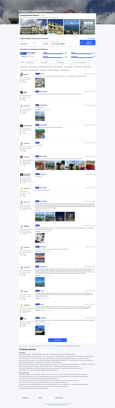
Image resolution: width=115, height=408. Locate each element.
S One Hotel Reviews (65, 384)
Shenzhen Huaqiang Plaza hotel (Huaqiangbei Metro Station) (66, 366)
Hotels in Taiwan (39, 345)
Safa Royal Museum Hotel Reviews (26, 362)
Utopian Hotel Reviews (89, 356)
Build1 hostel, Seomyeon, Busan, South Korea (70, 364)
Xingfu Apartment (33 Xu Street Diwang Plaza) (72, 368)
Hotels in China (31, 345)
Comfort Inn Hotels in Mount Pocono (67, 374)
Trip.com (21, 345)
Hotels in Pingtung (48, 345)
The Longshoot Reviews (73, 360)
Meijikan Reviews (50, 358)
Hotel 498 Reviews (54, 354)
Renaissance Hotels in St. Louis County (49, 374)
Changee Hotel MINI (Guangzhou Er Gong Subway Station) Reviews (33, 388)
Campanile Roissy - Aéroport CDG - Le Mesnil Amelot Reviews (48, 362)
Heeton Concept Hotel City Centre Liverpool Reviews (30, 356)
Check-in (23, 41)
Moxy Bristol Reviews (60, 356)
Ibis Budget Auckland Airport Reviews (67, 354)
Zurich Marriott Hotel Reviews (83, 358)
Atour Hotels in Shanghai (24, 374)
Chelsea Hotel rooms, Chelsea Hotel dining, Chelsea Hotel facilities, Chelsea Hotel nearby (38, 378)
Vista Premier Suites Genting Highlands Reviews (65, 358)
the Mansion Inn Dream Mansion (88, 364)
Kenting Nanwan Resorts (59, 345)
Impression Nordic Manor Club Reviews (74, 356)
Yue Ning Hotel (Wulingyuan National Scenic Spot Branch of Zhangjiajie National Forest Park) (39, 364)
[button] (103, 2)
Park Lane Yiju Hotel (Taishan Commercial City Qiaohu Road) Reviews (34, 386)
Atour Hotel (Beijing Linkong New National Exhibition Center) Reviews (52, 360)
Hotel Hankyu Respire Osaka (45, 366)
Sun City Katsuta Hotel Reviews (86, 360)
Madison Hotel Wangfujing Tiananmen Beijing (28, 366)
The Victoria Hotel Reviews (49, 356)
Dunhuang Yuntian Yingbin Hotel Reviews (59, 386)
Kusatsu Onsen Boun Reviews (25, 358)
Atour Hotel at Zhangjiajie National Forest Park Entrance (46, 370)
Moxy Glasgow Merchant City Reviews (27, 360)
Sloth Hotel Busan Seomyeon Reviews (79, 384)
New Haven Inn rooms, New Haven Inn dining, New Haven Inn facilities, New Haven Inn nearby (39, 384)
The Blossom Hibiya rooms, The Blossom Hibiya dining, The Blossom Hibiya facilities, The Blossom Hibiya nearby (43, 382)
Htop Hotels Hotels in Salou (81, 374)
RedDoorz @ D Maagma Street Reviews (40, 354)
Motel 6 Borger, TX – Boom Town (26, 370)
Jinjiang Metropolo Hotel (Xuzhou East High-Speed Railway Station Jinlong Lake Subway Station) (40, 368)
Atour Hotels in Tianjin (35, 374)
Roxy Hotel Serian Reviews (24, 354)
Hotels (25, 345)
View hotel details (55, 17)
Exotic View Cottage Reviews (39, 358)
